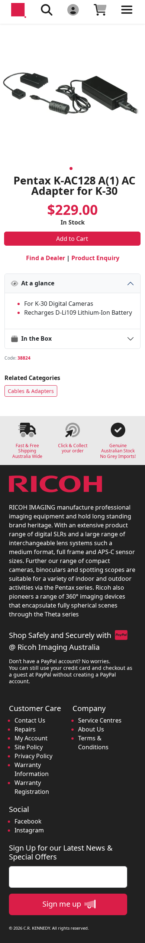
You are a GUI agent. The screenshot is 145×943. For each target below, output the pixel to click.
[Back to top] (135, 933)
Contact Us (29, 720)
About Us (91, 729)
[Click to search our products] (46, 9)
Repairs (25, 729)
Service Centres (100, 720)
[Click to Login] (73, 9)
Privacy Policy (33, 756)
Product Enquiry (95, 258)
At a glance (36, 283)
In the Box (35, 338)
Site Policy (28, 747)
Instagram (29, 830)
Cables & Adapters (31, 390)
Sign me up (62, 904)
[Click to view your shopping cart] (100, 9)
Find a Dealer (45, 258)
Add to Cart (72, 239)
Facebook (28, 821)
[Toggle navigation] (127, 15)
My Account (31, 738)
